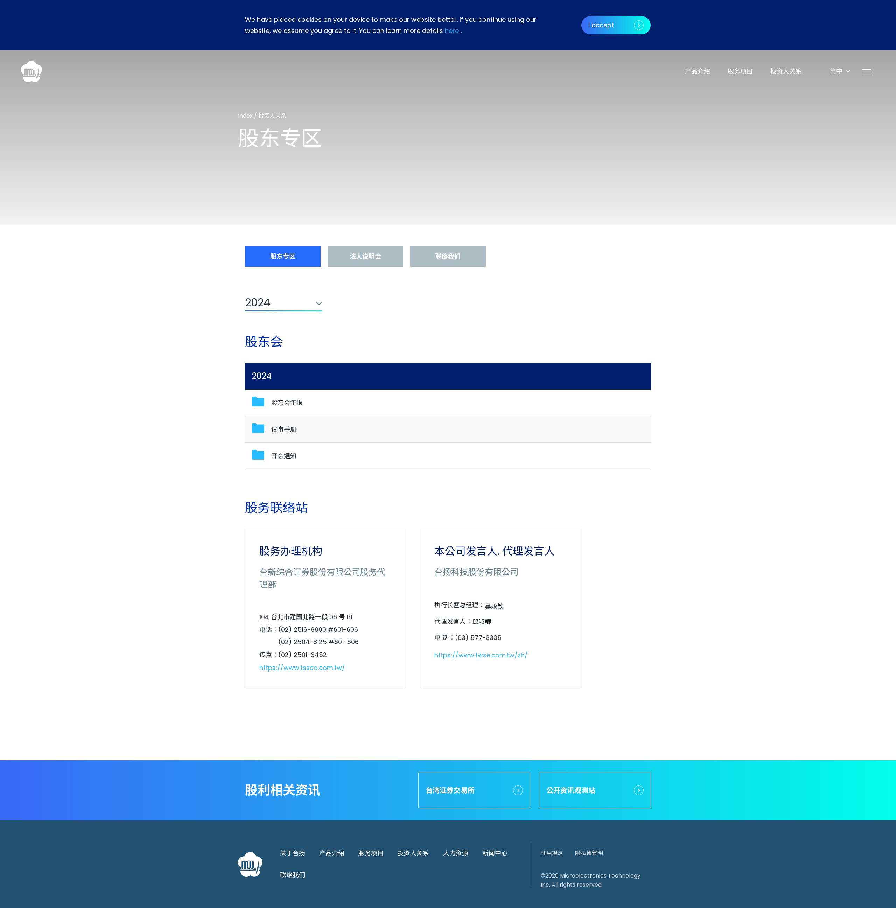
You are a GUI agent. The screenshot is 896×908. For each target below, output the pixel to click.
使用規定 (552, 853)
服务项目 (740, 71)
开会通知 (283, 456)
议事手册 (283, 429)
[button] (840, 71)
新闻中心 (494, 853)
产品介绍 (697, 71)
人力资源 (455, 853)
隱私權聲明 (589, 853)
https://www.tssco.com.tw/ (302, 667)
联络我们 (292, 875)
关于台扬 (292, 853)
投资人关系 (786, 71)
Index (246, 116)
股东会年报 (287, 402)
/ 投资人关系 (270, 116)
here (452, 30)
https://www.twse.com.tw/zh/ (481, 655)
